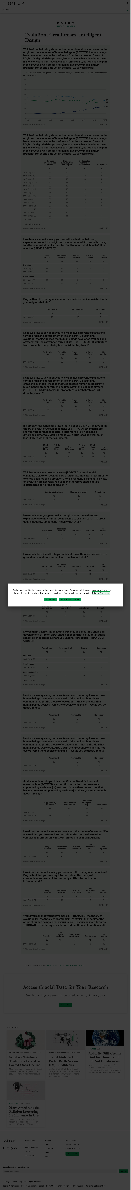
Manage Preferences (70, 599)
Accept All (50, 599)
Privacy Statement (101, 593)
